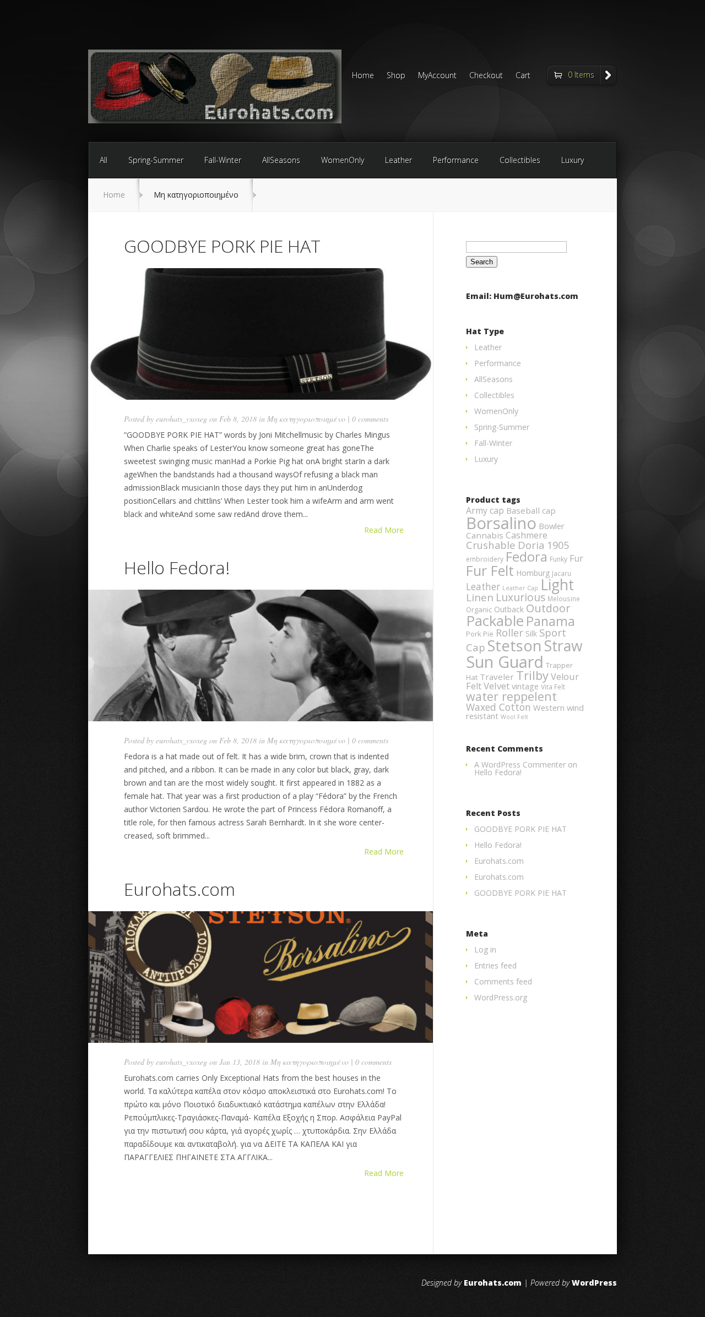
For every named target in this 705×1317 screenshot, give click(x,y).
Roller (509, 632)
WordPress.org (500, 997)
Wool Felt (514, 717)
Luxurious (520, 597)
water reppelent (511, 696)
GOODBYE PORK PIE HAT (222, 246)
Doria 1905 (543, 545)
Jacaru (561, 573)
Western (549, 707)
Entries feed (495, 965)
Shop (396, 76)
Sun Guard (505, 661)
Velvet (496, 685)
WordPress (594, 1282)
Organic (479, 609)
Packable (495, 620)
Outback (509, 609)
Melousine (563, 598)
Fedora (526, 556)
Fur (576, 558)
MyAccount (437, 76)
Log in (485, 949)
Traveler (497, 676)
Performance (456, 160)
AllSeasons (281, 160)
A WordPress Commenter (520, 764)
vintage (525, 686)
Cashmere (526, 535)
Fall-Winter (222, 160)
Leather (398, 160)
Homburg (533, 573)
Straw (563, 646)
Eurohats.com (179, 889)
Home (363, 76)
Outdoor (548, 608)
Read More (384, 530)
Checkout (486, 76)
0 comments (370, 418)
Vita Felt (553, 687)
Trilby (532, 675)
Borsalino (501, 523)
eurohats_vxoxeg (181, 418)
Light (557, 585)
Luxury (572, 160)
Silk (531, 633)
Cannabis (484, 535)
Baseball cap (531, 510)
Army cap (485, 510)
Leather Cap (520, 588)
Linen (480, 597)
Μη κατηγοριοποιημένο (306, 418)
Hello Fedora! (177, 567)
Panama (550, 621)
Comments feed (503, 981)
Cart (523, 76)
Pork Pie (480, 634)
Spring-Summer (155, 160)
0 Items (581, 74)
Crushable (491, 545)
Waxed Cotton (498, 707)
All (103, 160)
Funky (558, 559)
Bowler (552, 525)
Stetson (514, 645)
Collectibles (520, 160)
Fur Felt (490, 570)
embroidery (484, 559)
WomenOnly (342, 160)
